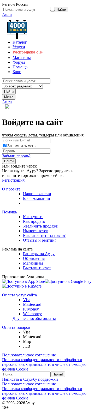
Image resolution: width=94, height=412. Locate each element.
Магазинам (33, 263)
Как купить (33, 216)
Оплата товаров (16, 327)
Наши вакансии (37, 194)
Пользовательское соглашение (29, 355)
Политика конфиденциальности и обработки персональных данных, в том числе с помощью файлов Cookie (44, 364)
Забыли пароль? (16, 156)
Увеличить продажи (40, 226)
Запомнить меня (21, 146)
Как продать (34, 221)
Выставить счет (37, 268)
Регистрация (13, 180)
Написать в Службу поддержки (30, 379)
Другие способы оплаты (34, 318)
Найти (9, 91)
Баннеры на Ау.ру (39, 254)
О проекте (11, 189)
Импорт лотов (35, 231)
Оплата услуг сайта (19, 295)
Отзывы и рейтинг (39, 240)
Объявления (34, 258)
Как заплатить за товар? (44, 235)
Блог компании (36, 198)
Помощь (9, 212)
